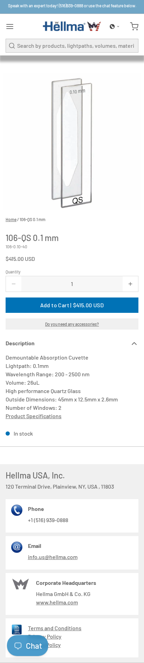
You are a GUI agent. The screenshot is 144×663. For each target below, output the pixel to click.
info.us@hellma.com (53, 556)
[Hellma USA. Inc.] (72, 26)
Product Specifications (34, 416)
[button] (115, 26)
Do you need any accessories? (72, 324)
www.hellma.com (57, 602)
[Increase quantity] (130, 284)
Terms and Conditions (54, 628)
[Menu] (13, 26)
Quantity (13, 271)
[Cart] (131, 26)
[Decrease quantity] (13, 284)
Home (11, 219)
